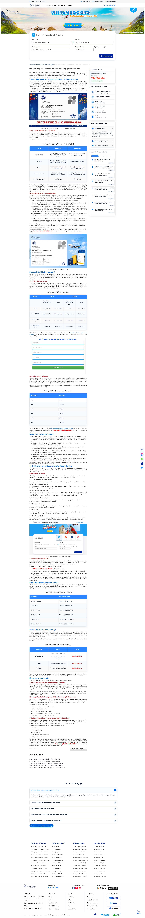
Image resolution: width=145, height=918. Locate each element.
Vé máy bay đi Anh (56, 865)
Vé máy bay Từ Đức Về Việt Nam (38, 865)
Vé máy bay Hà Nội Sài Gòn (79, 846)
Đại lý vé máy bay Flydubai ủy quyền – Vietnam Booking (104, 181)
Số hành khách (36, 47)
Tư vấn (96, 116)
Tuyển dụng (90, 896)
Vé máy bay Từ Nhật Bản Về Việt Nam (40, 852)
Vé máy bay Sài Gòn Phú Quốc (80, 876)
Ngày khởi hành (79, 47)
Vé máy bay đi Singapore (58, 862)
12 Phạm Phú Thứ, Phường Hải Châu (33, 908)
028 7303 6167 (111, 5)
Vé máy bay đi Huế (98, 857)
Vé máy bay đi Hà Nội (99, 846)
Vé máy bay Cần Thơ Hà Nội (79, 871)
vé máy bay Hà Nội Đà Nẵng (79, 865)
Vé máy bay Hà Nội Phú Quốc (80, 873)
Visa (65, 5)
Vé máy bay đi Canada (57, 852)
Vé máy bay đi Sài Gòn (99, 868)
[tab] (102, 128)
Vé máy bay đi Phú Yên (99, 871)
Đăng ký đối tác (91, 908)
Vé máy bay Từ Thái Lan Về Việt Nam (39, 876)
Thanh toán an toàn (100, 106)
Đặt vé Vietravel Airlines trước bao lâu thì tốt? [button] (42, 808)
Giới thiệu (51, 896)
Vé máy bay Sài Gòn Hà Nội (79, 862)
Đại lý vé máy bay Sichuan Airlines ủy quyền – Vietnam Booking (104, 174)
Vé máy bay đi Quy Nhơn (100, 862)
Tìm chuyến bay (107, 56)
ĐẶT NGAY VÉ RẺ (77, 749)
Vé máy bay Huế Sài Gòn (79, 854)
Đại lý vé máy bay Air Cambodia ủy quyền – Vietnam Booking (103, 203)
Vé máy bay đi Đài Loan (57, 860)
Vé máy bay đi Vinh (98, 873)
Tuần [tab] (95, 156)
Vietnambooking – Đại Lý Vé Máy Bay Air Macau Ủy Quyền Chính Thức (104, 167)
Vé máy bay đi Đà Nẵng (99, 849)
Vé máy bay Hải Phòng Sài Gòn (80, 857)
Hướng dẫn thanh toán (92, 899)
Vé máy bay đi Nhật (56, 857)
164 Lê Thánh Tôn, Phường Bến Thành (33, 898)
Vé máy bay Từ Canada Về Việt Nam (39, 857)
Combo (70, 5)
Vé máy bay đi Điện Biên (100, 876)
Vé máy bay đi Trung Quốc (58, 876)
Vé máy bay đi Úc (56, 846)
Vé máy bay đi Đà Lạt (99, 854)
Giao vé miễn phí (99, 111)
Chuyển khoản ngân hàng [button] (101, 145)
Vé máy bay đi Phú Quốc (100, 852)
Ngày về (96, 47)
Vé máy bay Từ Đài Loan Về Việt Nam (40, 854)
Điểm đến (77, 40)
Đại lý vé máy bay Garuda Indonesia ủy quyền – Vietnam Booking (104, 188)
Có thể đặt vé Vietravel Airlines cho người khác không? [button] (45, 790)
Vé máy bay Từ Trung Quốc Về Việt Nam (40, 871)
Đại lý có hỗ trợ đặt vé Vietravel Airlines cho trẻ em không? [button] (46, 820)
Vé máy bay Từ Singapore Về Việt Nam (40, 860)
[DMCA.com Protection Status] (116, 915)
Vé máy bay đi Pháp (56, 868)
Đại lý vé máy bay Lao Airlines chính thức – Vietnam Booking (103, 195)
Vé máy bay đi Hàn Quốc (58, 854)
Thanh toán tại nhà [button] (99, 128)
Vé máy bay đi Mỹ (56, 849)
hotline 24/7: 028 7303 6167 (43, 231)
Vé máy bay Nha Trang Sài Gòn (80, 860)
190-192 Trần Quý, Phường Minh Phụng (34, 896)
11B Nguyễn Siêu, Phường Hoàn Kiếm (33, 903)
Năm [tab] (110, 156)
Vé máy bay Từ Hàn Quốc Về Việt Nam (40, 849)
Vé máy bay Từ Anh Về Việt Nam (38, 873)
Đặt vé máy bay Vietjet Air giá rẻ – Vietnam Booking (103, 160)
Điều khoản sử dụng (53, 908)
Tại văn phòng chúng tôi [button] (101, 141)
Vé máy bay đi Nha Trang (100, 865)
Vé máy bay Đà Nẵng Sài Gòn (80, 849)
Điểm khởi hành (36, 40)
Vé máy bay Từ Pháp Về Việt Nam (39, 868)
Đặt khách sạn (71, 902)
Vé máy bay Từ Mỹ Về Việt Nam (38, 846)
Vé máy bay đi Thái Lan (57, 873)
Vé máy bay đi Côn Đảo (99, 860)
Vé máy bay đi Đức (56, 871)
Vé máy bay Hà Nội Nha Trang (80, 868)
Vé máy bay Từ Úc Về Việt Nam (38, 862)
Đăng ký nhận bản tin (92, 905)
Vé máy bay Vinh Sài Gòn (79, 852)
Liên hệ (50, 899)
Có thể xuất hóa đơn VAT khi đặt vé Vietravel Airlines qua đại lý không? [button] (49, 814)
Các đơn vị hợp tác (53, 902)
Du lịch (54, 5)
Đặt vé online (98, 101)
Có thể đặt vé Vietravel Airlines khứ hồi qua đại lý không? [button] (45, 802)
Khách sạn (60, 5)
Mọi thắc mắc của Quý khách (98, 73)
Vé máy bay (48, 5)
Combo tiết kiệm (72, 908)
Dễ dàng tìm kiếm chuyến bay (102, 91)
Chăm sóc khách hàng (92, 902)
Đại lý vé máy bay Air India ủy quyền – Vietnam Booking (104, 210)
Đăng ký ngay (58, 367)
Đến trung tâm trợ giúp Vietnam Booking (41, 826)
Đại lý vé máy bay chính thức (102, 96)
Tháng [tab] (102, 156)
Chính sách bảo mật (53, 905)
